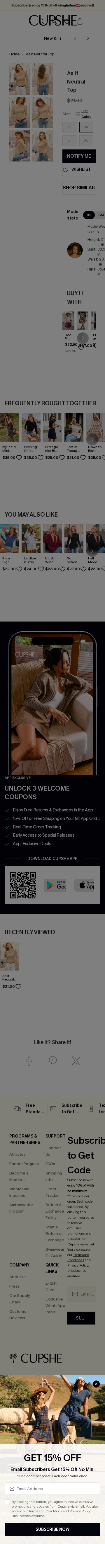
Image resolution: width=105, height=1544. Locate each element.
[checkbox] (7, 1501)
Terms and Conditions (45, 1511)
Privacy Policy (80, 1511)
